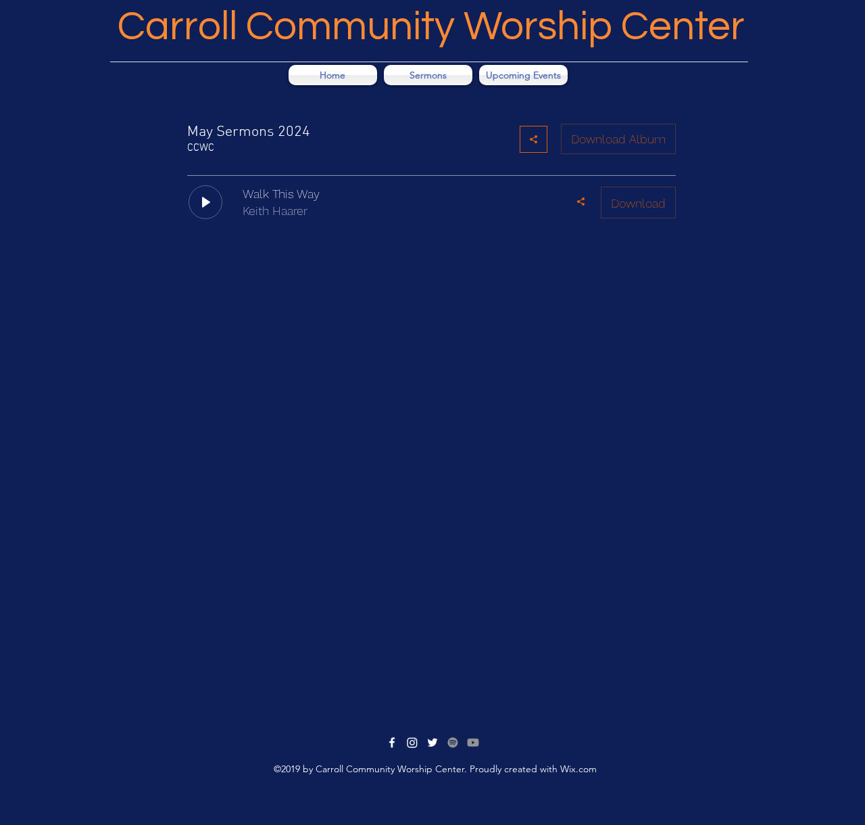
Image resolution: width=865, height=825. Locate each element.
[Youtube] (473, 742)
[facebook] (392, 742)
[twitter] (432, 742)
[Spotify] (453, 742)
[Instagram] (412, 742)
